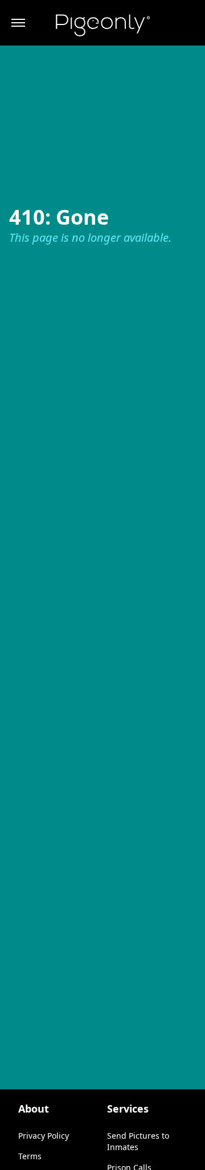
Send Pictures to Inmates (138, 1141)
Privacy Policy (43, 1135)
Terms (30, 1156)
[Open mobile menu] (18, 22)
